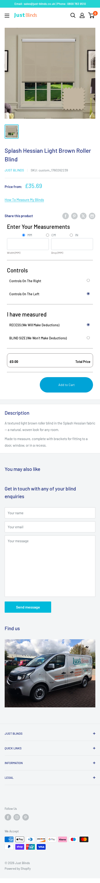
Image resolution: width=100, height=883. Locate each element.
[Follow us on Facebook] (8, 817)
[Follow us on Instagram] (16, 817)
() (13, 252)
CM (53, 235)
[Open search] (73, 15)
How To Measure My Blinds (24, 200)
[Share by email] (92, 215)
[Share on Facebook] (65, 215)
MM (29, 235)
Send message (28, 607)
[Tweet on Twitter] (83, 215)
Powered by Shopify (18, 868)
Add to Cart (66, 385)
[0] (91, 15)
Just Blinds (14, 170)
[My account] (82, 15)
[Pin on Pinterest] (74, 215)
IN (76, 235)
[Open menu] (7, 15)
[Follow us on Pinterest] (25, 817)
